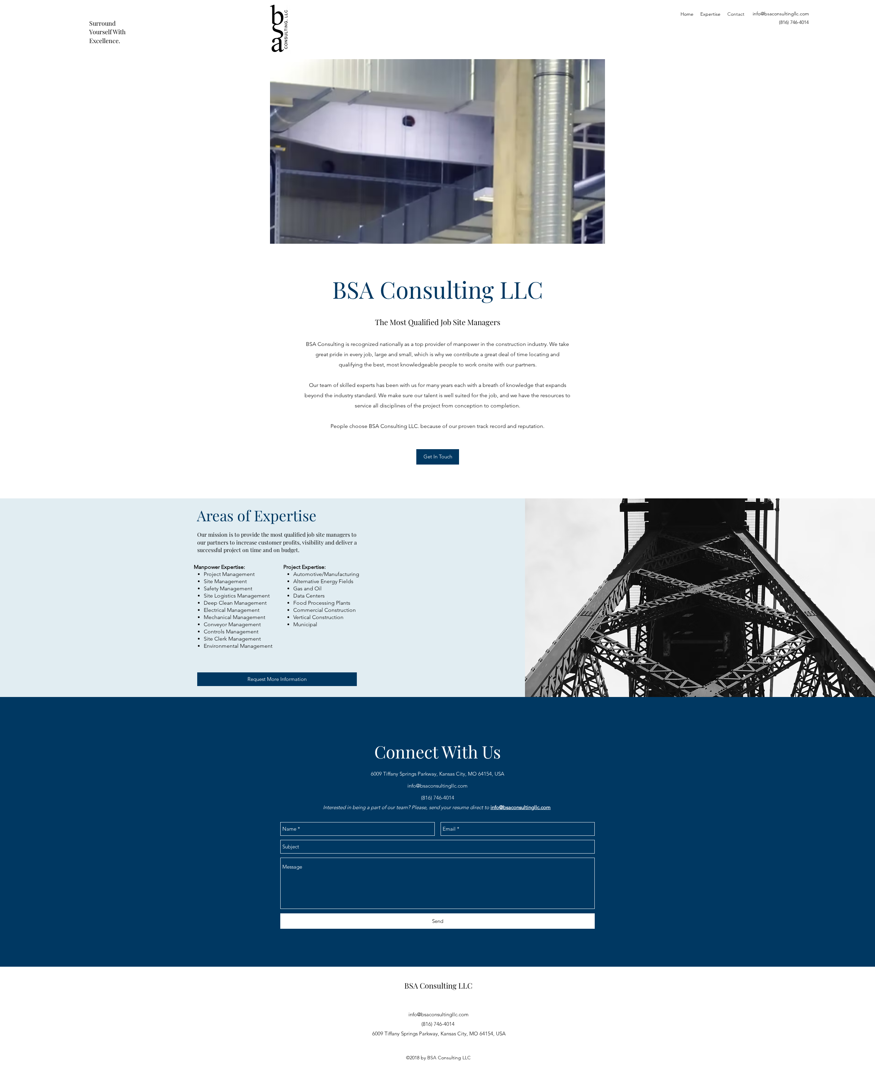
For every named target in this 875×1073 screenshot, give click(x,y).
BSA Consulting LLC (438, 985)
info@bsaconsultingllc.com (781, 14)
